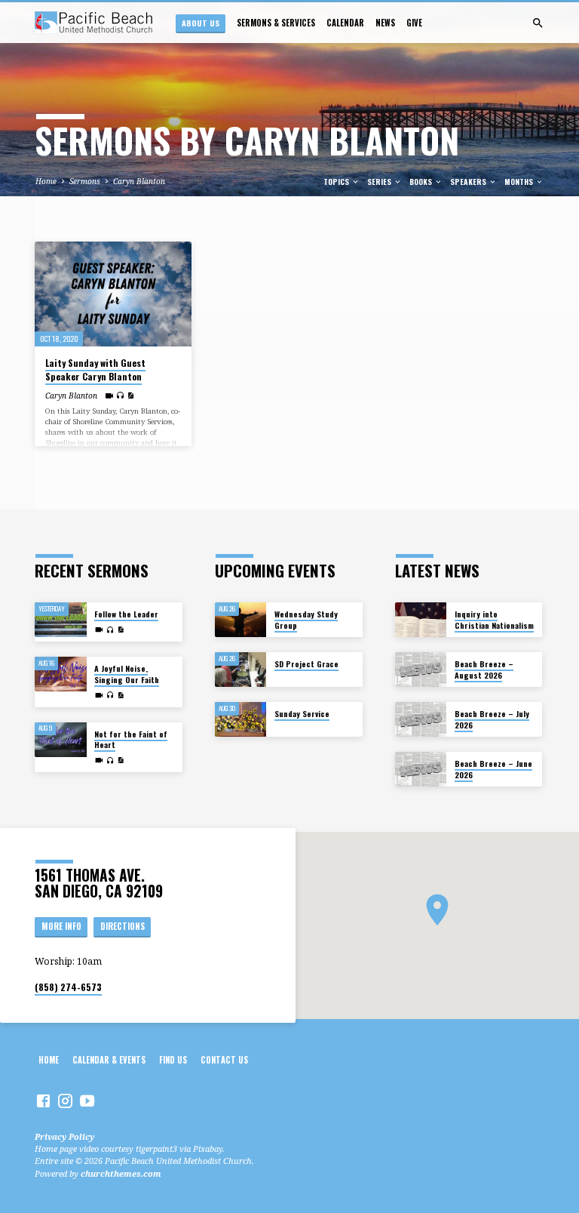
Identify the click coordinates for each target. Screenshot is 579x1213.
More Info (61, 926)
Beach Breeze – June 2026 (493, 769)
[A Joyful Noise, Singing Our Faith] (61, 674)
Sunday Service (301, 713)
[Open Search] (538, 23)
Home (46, 181)
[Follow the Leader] (61, 619)
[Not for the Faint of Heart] (61, 739)
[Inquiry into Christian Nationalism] (421, 619)
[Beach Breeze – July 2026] (421, 719)
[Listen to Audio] (120, 395)
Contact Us (224, 1060)
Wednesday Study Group (306, 619)
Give (414, 23)
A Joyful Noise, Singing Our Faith (126, 674)
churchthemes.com (121, 1173)
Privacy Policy (64, 1136)
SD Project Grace (306, 664)
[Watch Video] (109, 395)
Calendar (345, 23)
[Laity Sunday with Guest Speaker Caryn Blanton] (113, 294)
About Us (200, 23)
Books (421, 181)
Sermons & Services (276, 23)
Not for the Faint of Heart (130, 739)
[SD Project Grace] (241, 669)
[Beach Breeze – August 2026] (421, 669)
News (385, 23)
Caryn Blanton (139, 181)
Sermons (84, 181)
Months (519, 181)
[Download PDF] (130, 395)
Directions (122, 926)
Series (380, 181)
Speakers (469, 181)
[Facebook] (43, 1100)
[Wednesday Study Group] (241, 619)
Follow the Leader (126, 614)
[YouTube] (87, 1100)
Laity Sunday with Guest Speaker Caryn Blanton (95, 369)
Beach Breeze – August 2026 (484, 669)
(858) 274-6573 (68, 987)
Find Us (173, 1060)
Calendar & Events (109, 1060)
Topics (337, 181)
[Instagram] (65, 1100)
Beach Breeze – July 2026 (492, 719)
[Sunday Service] (241, 719)
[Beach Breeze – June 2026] (421, 769)
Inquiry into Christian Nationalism (494, 619)
